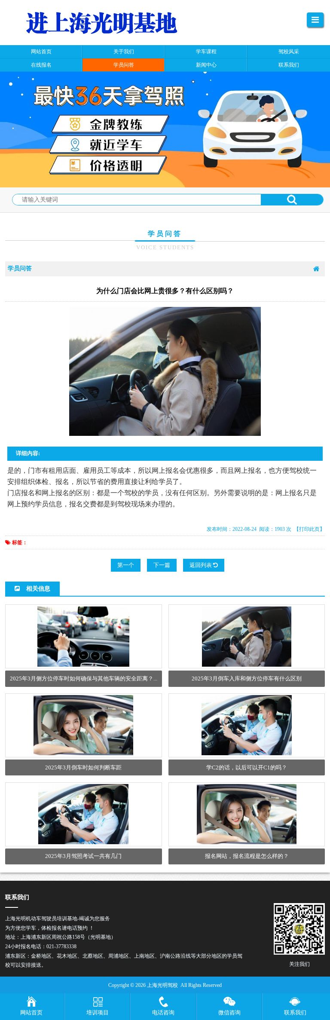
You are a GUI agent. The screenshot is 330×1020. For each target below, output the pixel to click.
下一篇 (161, 565)
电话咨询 (163, 1012)
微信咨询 (229, 1012)
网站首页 (31, 1012)
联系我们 (295, 1012)
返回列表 (201, 565)
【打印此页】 (309, 529)
